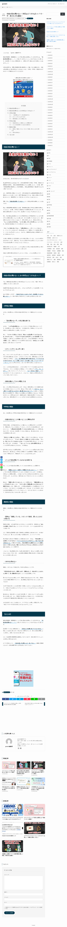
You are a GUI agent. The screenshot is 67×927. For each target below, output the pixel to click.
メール (6, 897)
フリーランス (51, 183)
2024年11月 (50, 101)
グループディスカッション (52, 240)
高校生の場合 (12, 127)
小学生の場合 (12, 113)
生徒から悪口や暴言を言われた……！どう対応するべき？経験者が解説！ (27, 259)
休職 (48, 244)
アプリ (49, 163)
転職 (49, 224)
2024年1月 (50, 129)
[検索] (64, 0)
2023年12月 (50, 131)
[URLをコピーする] (41, 699)
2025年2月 (50, 93)
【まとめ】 (12, 134)
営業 (61, 244)
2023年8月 (50, 142)
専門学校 (50, 204)
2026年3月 (50, 63)
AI (48, 155)
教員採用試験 (51, 215)
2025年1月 (50, 96)
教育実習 (53, 255)
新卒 (63, 255)
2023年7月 (50, 145)
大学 (49, 202)
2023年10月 (50, 137)
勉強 (49, 196)
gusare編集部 (9, 746)
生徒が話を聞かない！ (14, 108)
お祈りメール (54, 237)
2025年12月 (50, 68)
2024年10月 (50, 104)
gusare (4, 4)
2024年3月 (50, 123)
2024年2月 (50, 126)
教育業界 (58, 255)
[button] (5, 699)
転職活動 (49, 261)
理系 (53, 257)
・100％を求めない (16, 132)
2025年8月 (50, 79)
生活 (49, 221)
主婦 (49, 188)
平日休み (53, 250)
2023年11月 (50, 134)
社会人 (57, 257)
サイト (5, 902)
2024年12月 (50, 99)
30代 (49, 152)
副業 (49, 194)
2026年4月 (50, 60)
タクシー (50, 177)
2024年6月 (50, 115)
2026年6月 (50, 55)
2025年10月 (50, 74)
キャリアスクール (52, 172)
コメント (6, 874)
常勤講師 (49, 250)
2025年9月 (50, 77)
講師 (54, 259)
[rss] (62, 0)
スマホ (49, 174)
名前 (5, 892)
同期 (58, 244)
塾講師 (55, 246)
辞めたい (53, 261)
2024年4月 (50, 120)
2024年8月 (50, 109)
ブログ (49, 185)
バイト (49, 180)
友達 (49, 199)
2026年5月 (50, 58)
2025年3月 (50, 90)
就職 (62, 248)
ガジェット (50, 166)
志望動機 (58, 250)
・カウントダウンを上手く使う (18, 116)
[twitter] (18, 748)
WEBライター (59, 235)
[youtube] (21, 748)
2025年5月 (50, 85)
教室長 (55, 253)
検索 (63, 14)
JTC (51, 235)
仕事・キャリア (30, 18)
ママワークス (56, 242)
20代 (48, 235)
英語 (61, 257)
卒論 (51, 244)
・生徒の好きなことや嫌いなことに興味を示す (22, 122)
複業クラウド (49, 259)
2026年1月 (50, 66)
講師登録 (58, 259)
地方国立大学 (49, 246)
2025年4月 (50, 88)
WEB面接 (50, 161)
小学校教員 (49, 248)
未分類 (49, 218)
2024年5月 (50, 118)
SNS (49, 158)
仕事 (61, 242)
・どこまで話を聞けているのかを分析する (21, 124)
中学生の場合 (12, 121)
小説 (49, 207)
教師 (59, 253)
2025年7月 (50, 82)
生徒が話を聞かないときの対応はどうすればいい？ (22, 110)
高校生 (49, 226)
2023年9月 (50, 140)
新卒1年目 (49, 257)
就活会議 (58, 248)
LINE (54, 235)
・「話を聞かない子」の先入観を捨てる (20, 115)
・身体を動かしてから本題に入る (19, 118)
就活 (49, 210)
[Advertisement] (23, 660)
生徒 (13, 692)
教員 (49, 213)
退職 (58, 261)
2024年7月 (50, 112)
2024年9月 (50, 107)
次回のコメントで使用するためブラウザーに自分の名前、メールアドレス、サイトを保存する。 (24, 908)
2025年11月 (50, 71)
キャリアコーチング (52, 169)
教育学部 (49, 255)
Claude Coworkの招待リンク (52, 31)
